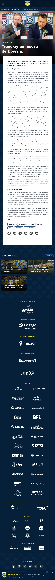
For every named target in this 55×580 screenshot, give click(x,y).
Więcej (48, 255)
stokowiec (18, 227)
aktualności (13, 224)
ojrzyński (40, 224)
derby (32, 224)
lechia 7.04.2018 (30, 227)
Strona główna (5, 9)
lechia (11, 227)
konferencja (23, 224)
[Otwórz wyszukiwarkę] (52, 3)
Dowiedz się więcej (14, 574)
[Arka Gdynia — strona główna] (27, 3)
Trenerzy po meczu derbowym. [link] (30, 9)
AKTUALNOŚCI (15, 9)
